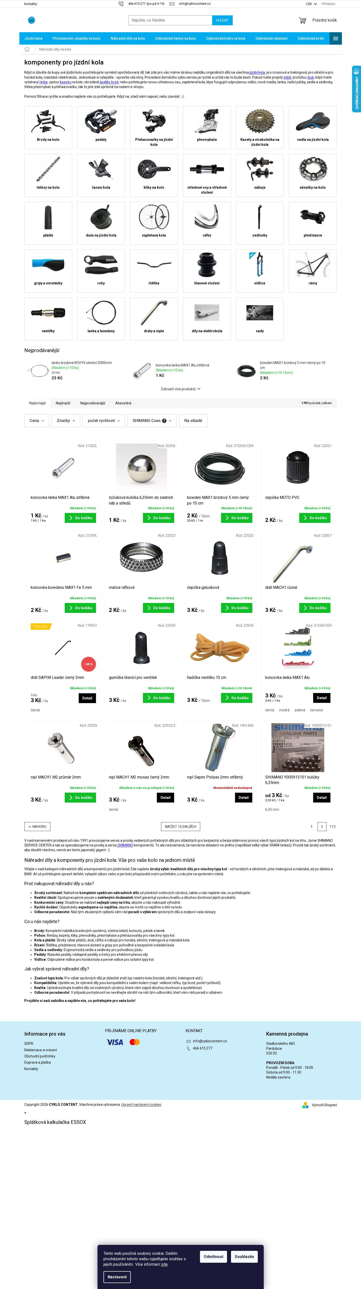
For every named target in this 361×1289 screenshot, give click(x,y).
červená (316, 710)
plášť (287, 77)
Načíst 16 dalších (180, 827)
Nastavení (117, 1277)
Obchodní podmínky (39, 1056)
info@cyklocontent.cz (210, 1041)
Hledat (222, 20)
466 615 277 (202, 1048)
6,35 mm (272, 809)
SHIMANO (125, 845)
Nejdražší (63, 403)
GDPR (28, 1044)
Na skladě (193, 420)
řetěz (43, 82)
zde (164, 1264)
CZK (309, 4)
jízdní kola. (257, 72)
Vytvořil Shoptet (324, 1105)
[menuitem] (33, 38)
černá (35, 710)
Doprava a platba (37, 1062)
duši (310, 77)
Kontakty (30, 4)
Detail (87, 698)
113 (332, 827)
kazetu (65, 82)
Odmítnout (213, 1256)
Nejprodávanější (92, 403)
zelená (300, 710)
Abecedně (123, 403)
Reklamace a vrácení (40, 1050)
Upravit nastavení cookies (141, 1105)
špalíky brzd (108, 82)
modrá (284, 710)
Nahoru (39, 827)
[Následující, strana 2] (322, 826)
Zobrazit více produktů (178, 389)
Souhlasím (244, 1256)
